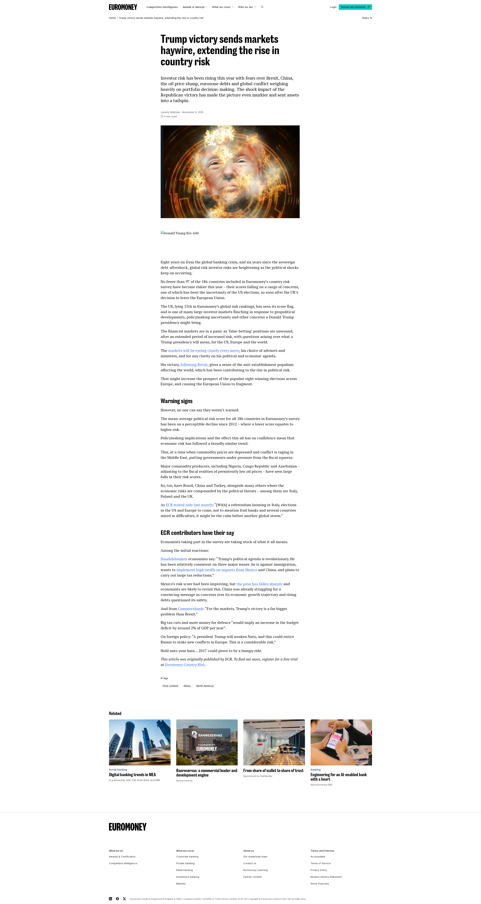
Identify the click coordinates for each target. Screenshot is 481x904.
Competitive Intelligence (162, 7)
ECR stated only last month (189, 504)
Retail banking (184, 870)
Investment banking (187, 876)
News (187, 685)
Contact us (249, 863)
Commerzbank (190, 608)
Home (112, 18)
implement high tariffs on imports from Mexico (216, 569)
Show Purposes (320, 883)
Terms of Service (321, 863)
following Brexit (194, 364)
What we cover (221, 7)
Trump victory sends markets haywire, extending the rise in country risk (161, 18)
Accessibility (318, 856)
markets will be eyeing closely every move (203, 350)
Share (365, 18)
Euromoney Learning (255, 870)
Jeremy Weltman (170, 112)
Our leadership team (255, 856)
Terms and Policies (322, 850)
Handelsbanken (174, 558)
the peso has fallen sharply (259, 583)
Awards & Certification (122, 856)
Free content (170, 685)
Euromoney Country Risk (185, 664)
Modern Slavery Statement (326, 876)
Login (333, 6)
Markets (181, 883)
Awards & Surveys (193, 7)
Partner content (252, 876)
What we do (116, 850)
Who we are (245, 7)
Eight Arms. (300, 898)
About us (248, 850)
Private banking (185, 863)
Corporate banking (187, 856)
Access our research (353, 7)
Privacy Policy (319, 870)
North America (205, 685)
